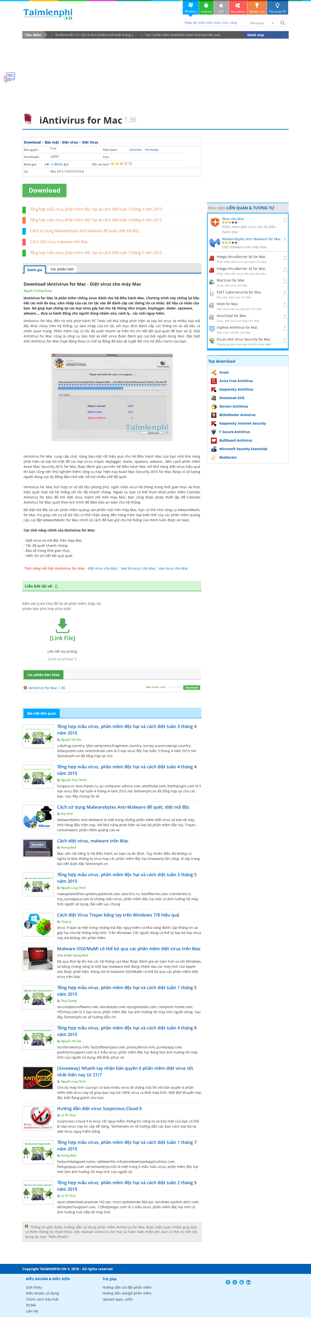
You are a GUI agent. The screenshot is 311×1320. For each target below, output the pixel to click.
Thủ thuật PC (277, 11)
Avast (224, 372)
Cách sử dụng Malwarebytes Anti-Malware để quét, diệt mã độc (84, 230)
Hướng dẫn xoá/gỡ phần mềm (127, 1293)
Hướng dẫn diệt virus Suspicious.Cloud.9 (99, 1108)
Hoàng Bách (69, 847)
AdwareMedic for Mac (60, 520)
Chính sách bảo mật (42, 1299)
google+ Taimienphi (235, 1282)
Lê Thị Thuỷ (68, 1115)
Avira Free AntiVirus (236, 380)
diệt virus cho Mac (103, 568)
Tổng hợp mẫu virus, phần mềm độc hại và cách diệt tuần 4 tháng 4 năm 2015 (96, 220)
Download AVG (231, 397)
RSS (241, 1282)
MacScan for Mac (231, 280)
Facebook (228, 1282)
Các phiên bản (62, 269)
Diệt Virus (90, 142)
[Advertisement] (155, 74)
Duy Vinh (67, 814)
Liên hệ (32, 1311)
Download (32, 142)
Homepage (152, 149)
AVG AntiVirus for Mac (41, 341)
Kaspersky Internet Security (242, 423)
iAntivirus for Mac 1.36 (46, 688)
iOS (221, 11)
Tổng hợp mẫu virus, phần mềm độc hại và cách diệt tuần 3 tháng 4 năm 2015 (96, 209)
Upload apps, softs (118, 1299)
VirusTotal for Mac (231, 315)
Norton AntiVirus (233, 406)
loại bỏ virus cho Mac (138, 568)
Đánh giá (34, 269)
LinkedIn (248, 1282)
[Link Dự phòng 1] (62, 659)
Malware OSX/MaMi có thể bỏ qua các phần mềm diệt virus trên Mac (129, 948)
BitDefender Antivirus (237, 414)
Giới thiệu (34, 1287)
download (48, 14)
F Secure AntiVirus (234, 431)
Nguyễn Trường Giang (38, 291)
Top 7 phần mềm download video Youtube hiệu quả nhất (180, 36)
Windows (191, 11)
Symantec (136, 149)
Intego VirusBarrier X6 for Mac (241, 256)
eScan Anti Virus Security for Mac (244, 339)
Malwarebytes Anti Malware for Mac (251, 239)
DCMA (31, 1305)
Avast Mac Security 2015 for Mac (145, 471)
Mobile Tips (257, 11)
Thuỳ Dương (69, 1001)
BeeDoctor (228, 457)
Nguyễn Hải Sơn (71, 739)
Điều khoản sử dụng (42, 1293)
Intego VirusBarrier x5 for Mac (241, 268)
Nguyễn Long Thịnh (73, 888)
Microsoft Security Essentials (243, 448)
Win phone (238, 11)
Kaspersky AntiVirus (236, 389)
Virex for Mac (227, 303)
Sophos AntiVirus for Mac (237, 327)
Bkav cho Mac (233, 218)
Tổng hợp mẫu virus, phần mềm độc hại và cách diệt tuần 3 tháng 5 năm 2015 (96, 252)
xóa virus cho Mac (173, 568)
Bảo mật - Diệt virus (61, 142)
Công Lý (66, 921)
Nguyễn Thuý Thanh (74, 780)
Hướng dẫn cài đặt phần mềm (127, 1287)
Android (206, 11)
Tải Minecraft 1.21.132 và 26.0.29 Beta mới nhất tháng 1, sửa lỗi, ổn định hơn (92, 36)
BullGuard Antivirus (235, 440)
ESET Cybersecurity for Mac (239, 292)
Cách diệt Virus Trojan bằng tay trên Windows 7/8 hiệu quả (118, 915)
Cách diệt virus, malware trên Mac (59, 241)
